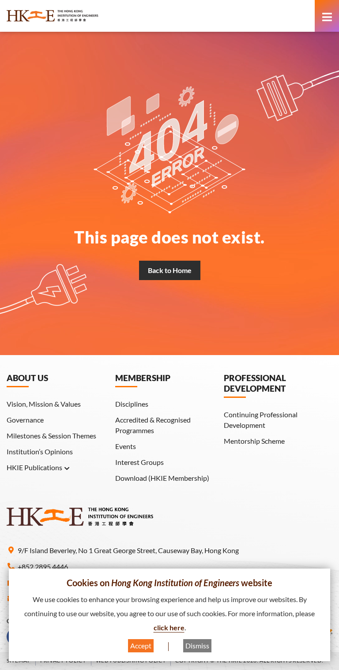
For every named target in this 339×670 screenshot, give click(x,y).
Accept (140, 645)
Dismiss (197, 645)
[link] (75, 16)
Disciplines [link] (131, 404)
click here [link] (169, 627)
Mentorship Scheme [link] (254, 441)
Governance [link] (25, 419)
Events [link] (125, 446)
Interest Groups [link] (139, 462)
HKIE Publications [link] (34, 467)
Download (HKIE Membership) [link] (162, 478)
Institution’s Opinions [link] (40, 451)
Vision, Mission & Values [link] (44, 404)
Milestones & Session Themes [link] (51, 435)
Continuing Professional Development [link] (261, 419)
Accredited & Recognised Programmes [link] (153, 424)
